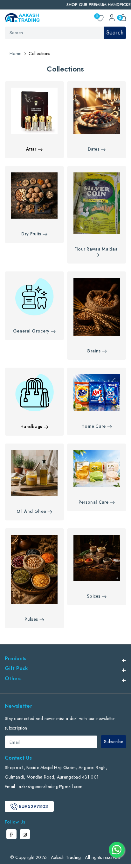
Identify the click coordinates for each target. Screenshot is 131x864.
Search (114, 32)
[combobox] (65, 33)
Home (15, 53)
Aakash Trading (66, 857)
